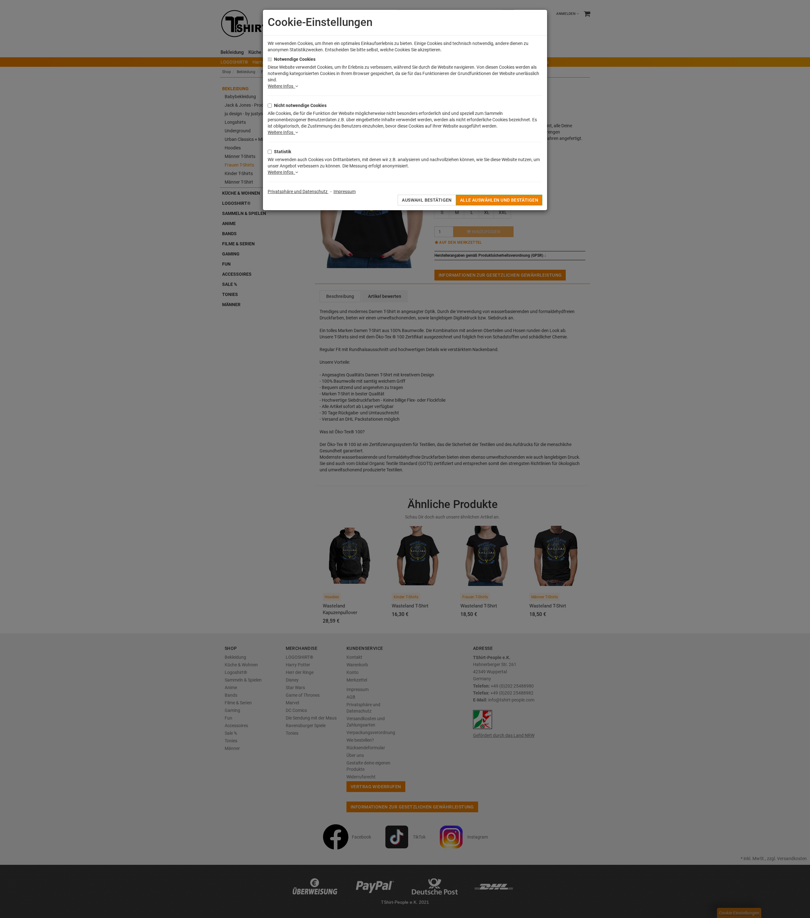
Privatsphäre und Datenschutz (298, 191)
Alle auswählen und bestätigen (499, 200)
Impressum (344, 191)
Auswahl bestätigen (427, 200)
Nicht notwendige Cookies (300, 105)
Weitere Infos (281, 86)
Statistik (282, 151)
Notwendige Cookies (294, 59)
